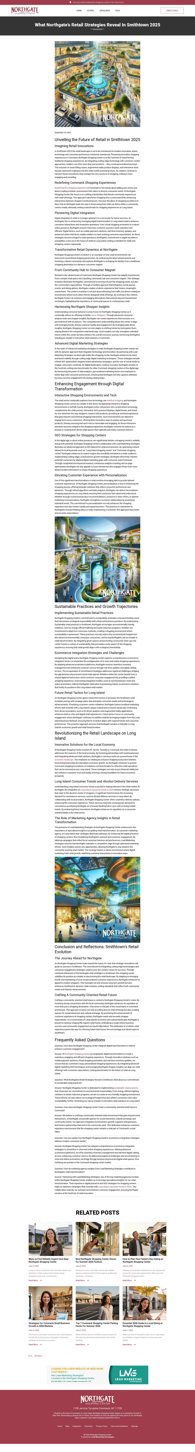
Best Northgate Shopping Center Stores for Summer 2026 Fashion (96, 1260)
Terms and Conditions (119, 1426)
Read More (33, 1280)
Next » (40, 1356)
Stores (90, 11)
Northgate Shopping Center (77, 1054)
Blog (118, 11)
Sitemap (134, 1426)
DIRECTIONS (172, 10)
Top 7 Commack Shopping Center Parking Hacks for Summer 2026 (97, 1324)
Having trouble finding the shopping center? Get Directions (98, 2)
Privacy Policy (101, 1426)
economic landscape (64, 759)
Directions (89, 1426)
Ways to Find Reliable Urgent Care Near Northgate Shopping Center (49, 1260)
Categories (105, 11)
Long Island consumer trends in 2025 (97, 790)
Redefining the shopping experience (71, 188)
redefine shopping (115, 400)
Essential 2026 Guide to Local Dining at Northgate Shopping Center (142, 1324)
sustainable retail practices (126, 1088)
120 (35, 1356)
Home (79, 11)
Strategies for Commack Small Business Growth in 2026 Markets (49, 1324)
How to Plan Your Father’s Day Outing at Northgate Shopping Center (143, 1260)
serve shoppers (98, 315)
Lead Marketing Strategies (102, 1437)
